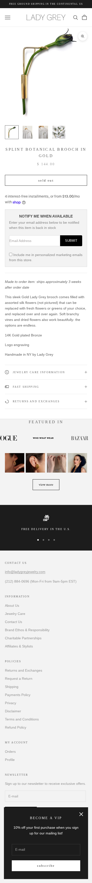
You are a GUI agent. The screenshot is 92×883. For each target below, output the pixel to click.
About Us (12, 605)
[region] (46, 523)
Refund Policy (15, 727)
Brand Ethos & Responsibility (27, 630)
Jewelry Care (15, 614)
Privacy (10, 703)
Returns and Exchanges (23, 670)
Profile (10, 760)
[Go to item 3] (43, 132)
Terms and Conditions (22, 719)
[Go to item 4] (59, 132)
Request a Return (18, 679)
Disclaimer (13, 711)
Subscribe (46, 865)
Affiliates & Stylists (19, 646)
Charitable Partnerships (23, 638)
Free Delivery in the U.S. (46, 529)
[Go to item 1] (12, 132)
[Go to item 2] (27, 132)
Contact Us (13, 622)
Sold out (46, 180)
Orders (10, 752)
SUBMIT (71, 240)
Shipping (11, 687)
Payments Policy (17, 695)
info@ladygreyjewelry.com (25, 572)
